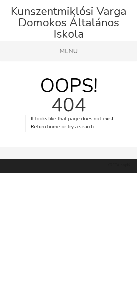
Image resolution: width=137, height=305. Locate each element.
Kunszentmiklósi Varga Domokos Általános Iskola (68, 20)
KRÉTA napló (118, 165)
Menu (69, 51)
